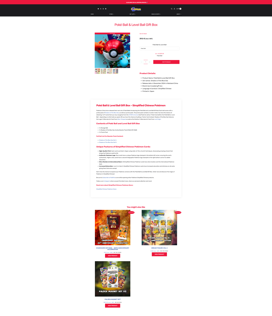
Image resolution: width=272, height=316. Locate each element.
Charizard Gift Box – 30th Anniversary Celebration (112, 248)
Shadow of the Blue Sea (112, 112)
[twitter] (100, 8)
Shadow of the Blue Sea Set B (107, 142)
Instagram (107, 181)
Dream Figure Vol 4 (159, 248)
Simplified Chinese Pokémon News (106, 189)
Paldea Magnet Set (113, 299)
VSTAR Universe (133, 115)
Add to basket (166, 62)
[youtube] (98, 8)
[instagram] (103, 8)
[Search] (171, 9)
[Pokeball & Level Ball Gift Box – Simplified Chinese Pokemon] (112, 50)
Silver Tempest (121, 119)
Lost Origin (158, 119)
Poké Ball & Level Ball (160, 45)
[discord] (105, 8)
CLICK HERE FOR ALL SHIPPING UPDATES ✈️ (137, 2)
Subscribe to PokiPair (109, 177)
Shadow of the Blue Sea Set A (107, 140)
